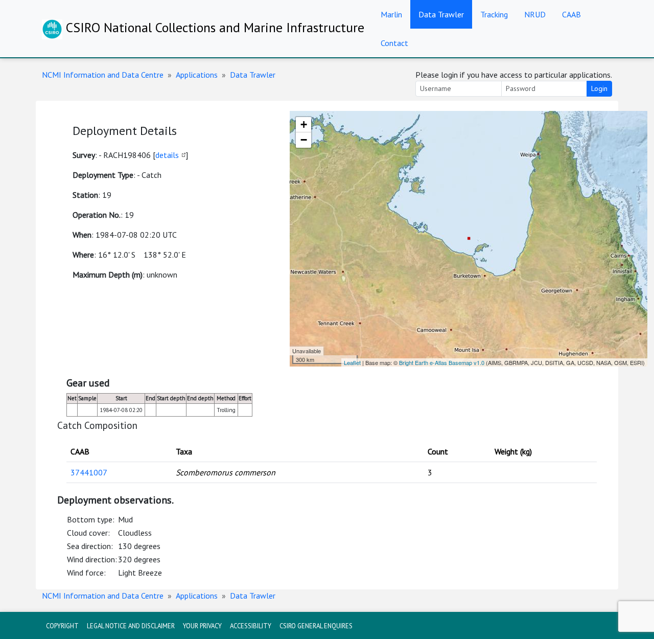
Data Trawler (441, 14)
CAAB (571, 14)
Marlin (391, 14)
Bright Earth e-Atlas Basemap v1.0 (441, 362)
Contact (394, 43)
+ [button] (303, 124)
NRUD (535, 14)
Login (599, 88)
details (167, 155)
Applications (197, 75)
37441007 (89, 472)
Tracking (494, 14)
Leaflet (352, 362)
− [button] (303, 139)
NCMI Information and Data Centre (103, 75)
